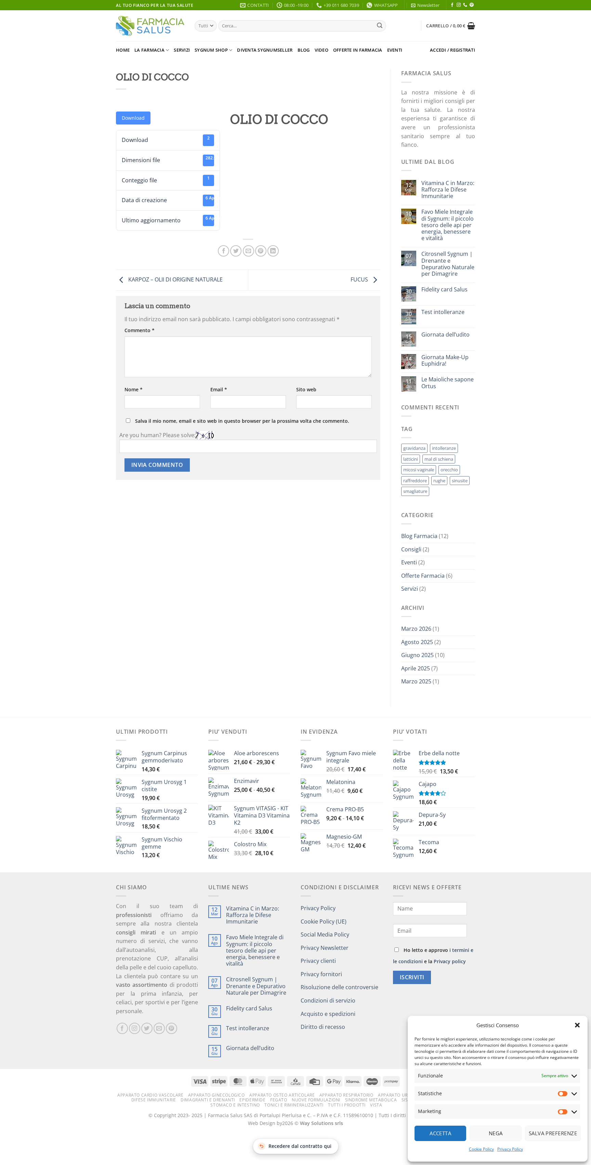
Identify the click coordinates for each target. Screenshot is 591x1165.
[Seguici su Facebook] (452, 5)
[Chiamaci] (465, 5)
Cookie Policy (481, 1149)
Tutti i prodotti (347, 1105)
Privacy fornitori (321, 974)
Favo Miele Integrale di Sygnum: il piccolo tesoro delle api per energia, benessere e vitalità (447, 225)
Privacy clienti (318, 961)
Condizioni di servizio (328, 1000)
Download (133, 118)
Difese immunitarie (153, 1100)
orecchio (449, 470)
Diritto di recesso (323, 1027)
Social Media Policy (325, 934)
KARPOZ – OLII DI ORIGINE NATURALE (175, 279)
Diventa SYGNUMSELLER (264, 50)
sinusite (460, 480)
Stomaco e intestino (235, 1105)
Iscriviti (412, 977)
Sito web (306, 389)
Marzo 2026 (416, 628)
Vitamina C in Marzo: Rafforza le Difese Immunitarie (447, 190)
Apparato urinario (400, 1095)
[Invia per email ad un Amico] (248, 251)
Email (218, 389)
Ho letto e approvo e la (433, 956)
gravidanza (414, 448)
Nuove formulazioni (316, 1100)
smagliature (415, 491)
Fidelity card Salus (444, 289)
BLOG (304, 50)
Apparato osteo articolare (282, 1095)
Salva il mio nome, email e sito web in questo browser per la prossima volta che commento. (242, 421)
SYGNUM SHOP (211, 50)
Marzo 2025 (416, 681)
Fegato (278, 1100)
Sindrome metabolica (371, 1100)
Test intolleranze (442, 312)
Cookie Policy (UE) (323, 921)
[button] (577, 1025)
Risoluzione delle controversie (339, 987)
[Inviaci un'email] (159, 1028)
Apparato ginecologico (216, 1095)
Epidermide (252, 1100)
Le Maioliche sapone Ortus (447, 382)
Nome (133, 389)
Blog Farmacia (419, 536)
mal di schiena (438, 459)
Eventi (395, 50)
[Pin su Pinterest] (260, 251)
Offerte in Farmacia (357, 50)
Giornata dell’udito (445, 334)
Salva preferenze (553, 1133)
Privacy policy (450, 961)
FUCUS (360, 279)
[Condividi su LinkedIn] (273, 251)
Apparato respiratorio (346, 1095)
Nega (496, 1133)
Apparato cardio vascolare (150, 1095)
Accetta (440, 1133)
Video (321, 50)
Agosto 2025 (417, 642)
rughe (439, 480)
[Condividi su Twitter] (235, 251)
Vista (376, 1105)
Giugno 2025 (417, 655)
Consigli (411, 549)
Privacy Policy (510, 1149)
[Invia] (379, 26)
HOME (123, 50)
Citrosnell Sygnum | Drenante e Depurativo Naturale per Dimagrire (447, 264)
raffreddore (415, 480)
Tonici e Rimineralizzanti (293, 1105)
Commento (139, 330)
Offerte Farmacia (423, 575)
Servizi (182, 50)
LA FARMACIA (149, 50)
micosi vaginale (418, 470)
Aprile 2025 (415, 668)
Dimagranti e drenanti (208, 1100)
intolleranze (444, 448)
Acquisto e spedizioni (328, 1014)
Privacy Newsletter (325, 948)
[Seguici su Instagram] (459, 5)
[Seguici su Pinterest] (472, 5)
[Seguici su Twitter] (147, 1028)
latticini (410, 459)
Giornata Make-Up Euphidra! (445, 360)
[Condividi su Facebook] (223, 251)
